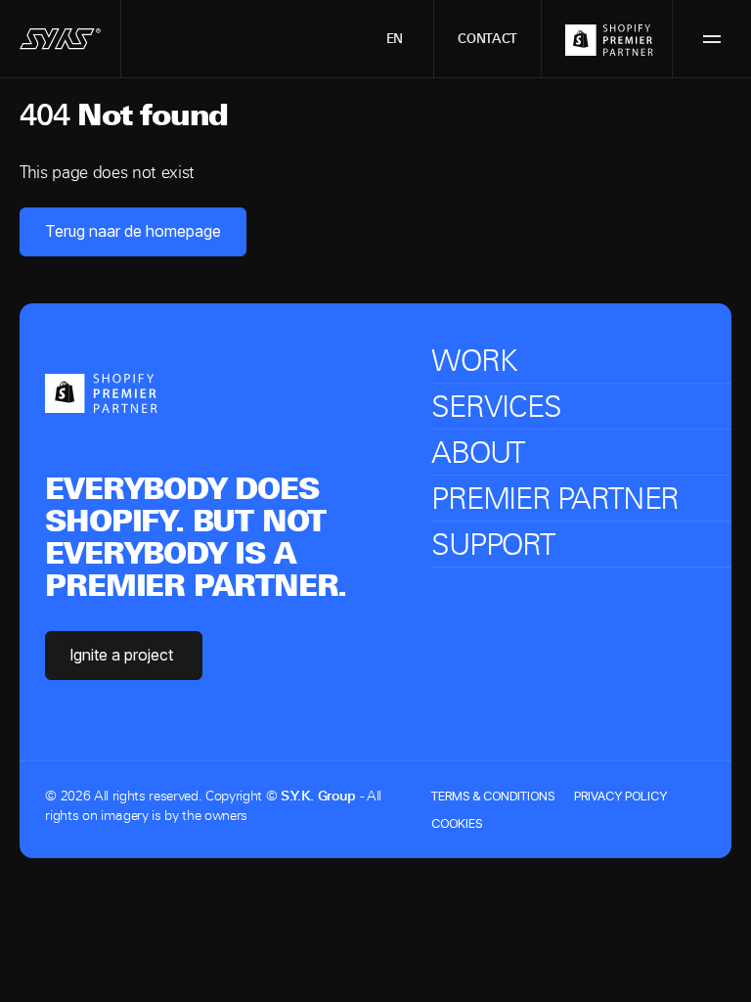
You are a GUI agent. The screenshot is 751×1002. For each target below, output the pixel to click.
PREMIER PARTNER (555, 498)
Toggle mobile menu (712, 39)
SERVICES (495, 406)
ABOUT (477, 452)
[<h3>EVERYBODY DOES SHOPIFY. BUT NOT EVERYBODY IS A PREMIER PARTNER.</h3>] (101, 391)
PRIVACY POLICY (620, 795)
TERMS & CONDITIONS (492, 795)
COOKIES (456, 823)
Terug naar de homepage (133, 231)
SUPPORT (492, 544)
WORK (473, 360)
